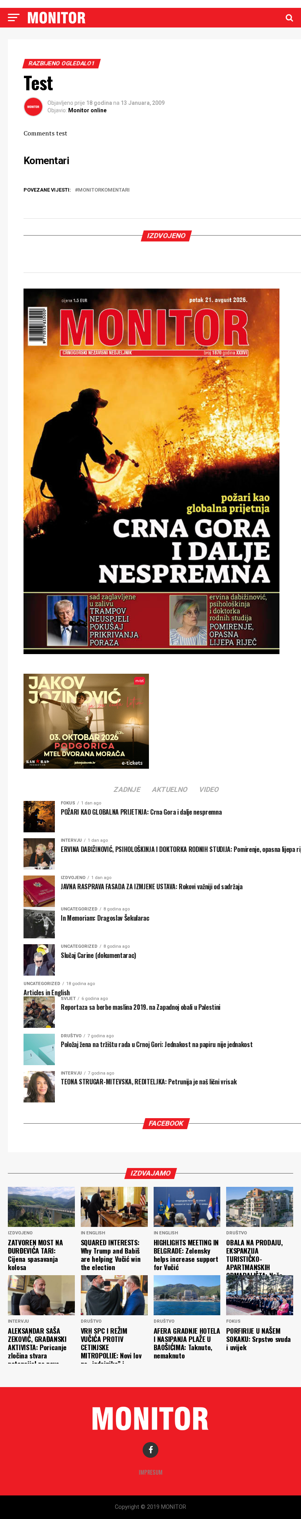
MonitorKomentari (104, 190)
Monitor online (87, 110)
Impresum (151, 1472)
